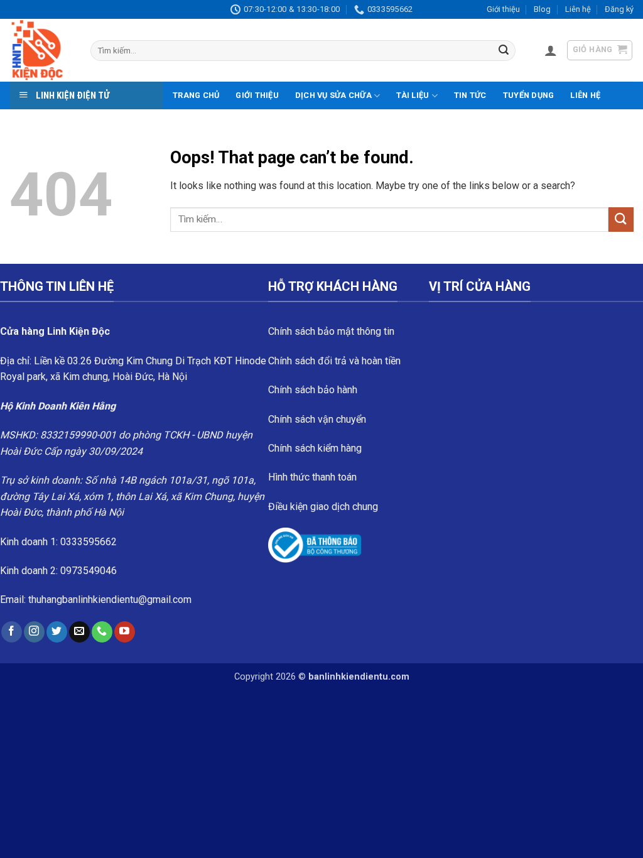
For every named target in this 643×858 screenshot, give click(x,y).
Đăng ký (619, 9)
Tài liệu (412, 95)
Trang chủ (196, 95)
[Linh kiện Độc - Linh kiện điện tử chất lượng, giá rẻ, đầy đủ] (40, 50)
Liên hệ (578, 9)
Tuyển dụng (528, 95)
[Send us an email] (79, 632)
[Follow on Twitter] (56, 632)
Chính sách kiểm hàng (315, 448)
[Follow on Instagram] (34, 632)
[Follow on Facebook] (11, 632)
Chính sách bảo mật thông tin (331, 331)
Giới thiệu (503, 9)
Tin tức (470, 95)
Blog (542, 9)
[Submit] (503, 51)
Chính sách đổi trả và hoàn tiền (334, 361)
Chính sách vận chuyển (317, 419)
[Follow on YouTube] (124, 632)
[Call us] (102, 632)
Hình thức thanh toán (312, 477)
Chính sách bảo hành (312, 390)
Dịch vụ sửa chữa (333, 95)
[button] (550, 50)
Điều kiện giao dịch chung (323, 507)
